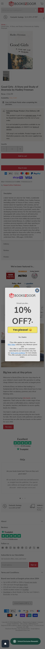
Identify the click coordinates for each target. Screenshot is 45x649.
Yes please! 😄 (22, 330)
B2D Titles (11, 345)
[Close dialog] (37, 290)
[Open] (5, 643)
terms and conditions (18, 353)
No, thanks (22, 337)
